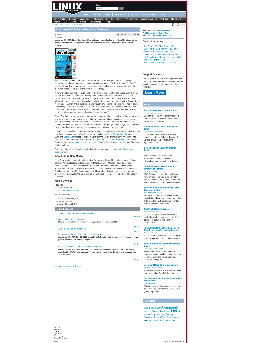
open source (170, 320)
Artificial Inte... (147, 233)
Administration (60, 18)
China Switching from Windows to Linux (161, 127)
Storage (155, 153)
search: (98, 5)
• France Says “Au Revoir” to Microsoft (159, 62)
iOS (65, 21)
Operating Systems (149, 18)
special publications (81, 142)
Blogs (107, 14)
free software (158, 319)
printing (83, 21)
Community (169, 307)
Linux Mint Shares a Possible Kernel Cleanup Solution (162, 188)
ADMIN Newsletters (163, 35)
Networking (176, 18)
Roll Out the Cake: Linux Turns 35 (160, 110)
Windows (161, 131)
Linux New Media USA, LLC (176, 341)
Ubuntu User (69, 136)
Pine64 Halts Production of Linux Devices (160, 149)
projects (155, 171)
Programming (131, 18)
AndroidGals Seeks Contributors (72, 228)
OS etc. (73, 21)
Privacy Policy (58, 336)
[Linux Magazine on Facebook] (173, 24)
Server (119, 18)
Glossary (56, 341)
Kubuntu (149, 171)
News (86, 14)
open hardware (148, 153)
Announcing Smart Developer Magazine (75, 213)
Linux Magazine (117, 139)
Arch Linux (147, 211)
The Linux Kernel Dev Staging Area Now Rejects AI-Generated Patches (161, 229)
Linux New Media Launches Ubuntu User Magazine (80, 234)
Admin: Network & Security (115, 134)
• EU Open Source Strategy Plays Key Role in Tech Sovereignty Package (162, 58)
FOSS (145, 113)
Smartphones (95, 21)
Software (164, 18)
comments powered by (68, 265)
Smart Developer (62, 80)
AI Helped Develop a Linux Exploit (161, 264)
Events (155, 311)
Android (57, 21)
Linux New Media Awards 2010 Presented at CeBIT (80, 246)
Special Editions (149, 14)
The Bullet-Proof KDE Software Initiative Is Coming (159, 167)
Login (183, 24)
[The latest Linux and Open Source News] (177, 24)
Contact (56, 332)
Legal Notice (58, 334)
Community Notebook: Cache (71, 219)
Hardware (98, 18)
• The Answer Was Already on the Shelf (160, 46)
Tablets (107, 21)
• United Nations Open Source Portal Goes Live (163, 54)
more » (137, 216)
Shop (163, 14)
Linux (149, 113)
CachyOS (153, 211)
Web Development (170, 317)
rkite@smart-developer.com (67, 190)
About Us (57, 327)
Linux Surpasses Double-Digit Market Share (162, 244)
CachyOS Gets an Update (157, 208)
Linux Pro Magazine (100, 139)
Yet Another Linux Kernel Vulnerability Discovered (163, 279)
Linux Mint (159, 192)
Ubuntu (157, 317)
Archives (134, 14)
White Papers (120, 14)
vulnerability (160, 267)
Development (85, 18)
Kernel (154, 192)
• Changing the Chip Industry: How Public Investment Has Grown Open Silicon (160, 50)
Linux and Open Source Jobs (157, 33)
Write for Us (58, 329)
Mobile (147, 314)
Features (96, 14)
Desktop (72, 18)
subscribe (82, 149)
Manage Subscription (61, 338)
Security (109, 18)
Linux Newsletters (163, 30)
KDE (145, 171)
